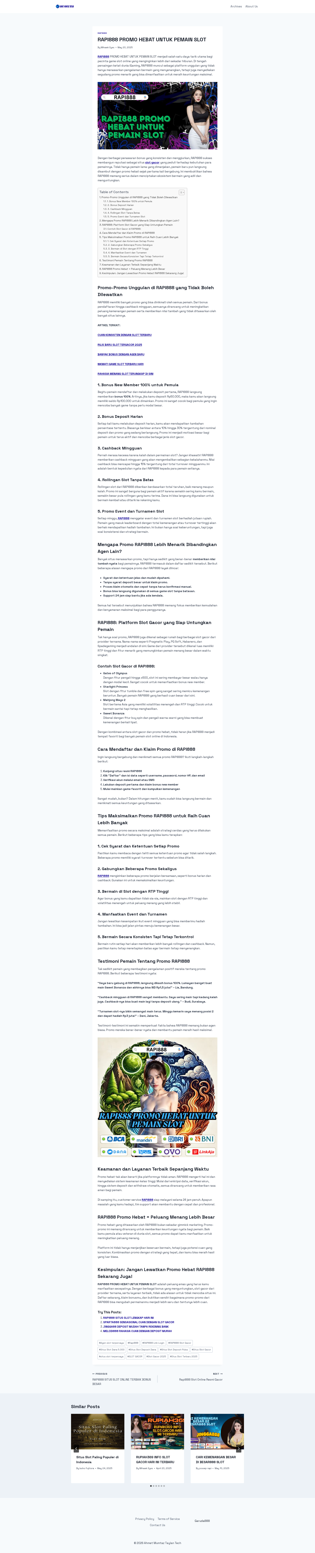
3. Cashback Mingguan (120, 209)
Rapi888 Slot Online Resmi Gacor (201, 1377)
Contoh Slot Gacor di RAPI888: (124, 228)
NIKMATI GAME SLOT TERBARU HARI (121, 364)
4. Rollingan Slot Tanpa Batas (124, 212)
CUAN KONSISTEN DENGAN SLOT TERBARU (125, 335)
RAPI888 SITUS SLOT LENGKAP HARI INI (128, 1318)
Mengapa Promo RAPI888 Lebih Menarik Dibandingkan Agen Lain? (140, 220)
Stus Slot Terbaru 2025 (183, 1356)
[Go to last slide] (76, 1449)
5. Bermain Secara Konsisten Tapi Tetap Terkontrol (135, 256)
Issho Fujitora (87, 1468)
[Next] (238, 1449)
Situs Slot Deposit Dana (142, 1349)
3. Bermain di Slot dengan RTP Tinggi (128, 248)
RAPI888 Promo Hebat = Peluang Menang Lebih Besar (133, 268)
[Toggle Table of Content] (180, 192)
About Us (251, 6)
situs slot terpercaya (111, 1356)
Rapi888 (102, 33)
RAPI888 (103, 56)
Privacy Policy (144, 1519)
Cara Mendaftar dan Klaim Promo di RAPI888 (128, 232)
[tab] (151, 1486)
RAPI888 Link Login (153, 1343)
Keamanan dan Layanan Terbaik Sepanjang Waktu (131, 264)
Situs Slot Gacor (201, 1349)
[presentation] (97, 1431)
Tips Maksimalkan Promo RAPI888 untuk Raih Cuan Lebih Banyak (140, 237)
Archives (236, 6)
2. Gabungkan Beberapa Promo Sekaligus (130, 244)
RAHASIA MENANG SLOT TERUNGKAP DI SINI (125, 374)
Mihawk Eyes (107, 47)
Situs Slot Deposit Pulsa (174, 1349)
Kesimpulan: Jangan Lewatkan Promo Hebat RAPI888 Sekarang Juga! (143, 273)
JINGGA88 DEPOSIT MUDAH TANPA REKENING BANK (136, 1326)
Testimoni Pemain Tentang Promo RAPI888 (127, 260)
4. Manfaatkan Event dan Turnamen (127, 252)
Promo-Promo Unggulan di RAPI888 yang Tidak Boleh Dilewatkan (140, 197)
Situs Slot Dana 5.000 (112, 1349)
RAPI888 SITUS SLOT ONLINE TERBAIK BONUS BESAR (121, 1379)
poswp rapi (205, 1468)
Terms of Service (169, 1519)
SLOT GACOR (134, 1356)
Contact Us (157, 1525)
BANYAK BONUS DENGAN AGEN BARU (121, 354)
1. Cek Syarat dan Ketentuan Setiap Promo (130, 241)
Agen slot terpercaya (111, 1343)
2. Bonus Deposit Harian (121, 205)
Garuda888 (202, 1521)
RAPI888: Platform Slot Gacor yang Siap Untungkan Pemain (137, 224)
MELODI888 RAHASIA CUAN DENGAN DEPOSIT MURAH (137, 1331)
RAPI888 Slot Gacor (179, 1343)
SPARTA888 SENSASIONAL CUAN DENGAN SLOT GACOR (138, 1322)
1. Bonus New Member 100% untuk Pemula (129, 201)
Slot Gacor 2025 (156, 1356)
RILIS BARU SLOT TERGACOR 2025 (120, 345)
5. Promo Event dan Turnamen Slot (126, 216)
